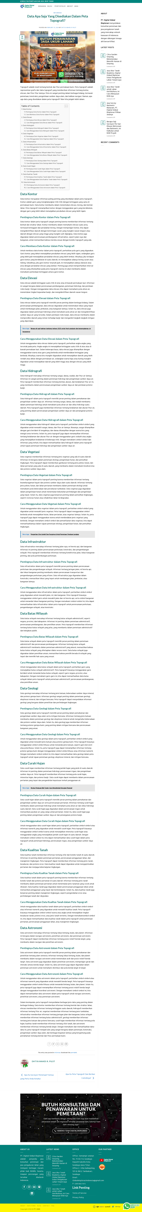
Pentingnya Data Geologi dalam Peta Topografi (41, 161)
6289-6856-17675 (80, 1184)
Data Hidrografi (28, 125)
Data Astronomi (29, 182)
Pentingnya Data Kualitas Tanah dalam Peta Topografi (44, 177)
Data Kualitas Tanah (30, 174)
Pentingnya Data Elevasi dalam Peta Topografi (41, 120)
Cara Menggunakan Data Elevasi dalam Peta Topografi (44, 123)
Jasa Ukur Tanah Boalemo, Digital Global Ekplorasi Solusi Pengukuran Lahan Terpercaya (114, 75)
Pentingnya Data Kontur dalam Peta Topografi (41, 112)
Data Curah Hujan (29, 166)
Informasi (58, 13)
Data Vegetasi (28, 133)
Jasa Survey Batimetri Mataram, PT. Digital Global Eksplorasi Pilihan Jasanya (114, 109)
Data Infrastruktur (29, 142)
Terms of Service (79, 1193)
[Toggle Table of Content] (65, 106)
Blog (49, 6)
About (70, 6)
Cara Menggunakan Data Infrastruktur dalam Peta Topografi (46, 147)
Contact (46, 1206)
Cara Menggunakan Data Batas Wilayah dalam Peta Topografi (47, 155)
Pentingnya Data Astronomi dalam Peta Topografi (43, 185)
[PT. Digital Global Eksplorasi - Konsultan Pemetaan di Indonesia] (27, 6)
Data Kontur (27, 109)
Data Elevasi (27, 117)
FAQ (52, 1206)
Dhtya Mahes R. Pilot (68, 27)
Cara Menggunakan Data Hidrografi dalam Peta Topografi (45, 131)
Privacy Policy (78, 1197)
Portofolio (60, 6)
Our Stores (31, 1206)
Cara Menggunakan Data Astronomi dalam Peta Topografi (46, 188)
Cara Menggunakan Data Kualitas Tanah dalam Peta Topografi (47, 179)
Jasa (76, 6)
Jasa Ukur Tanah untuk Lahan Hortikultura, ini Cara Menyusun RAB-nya (113, 91)
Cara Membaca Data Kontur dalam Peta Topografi (42, 114)
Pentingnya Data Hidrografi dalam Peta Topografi (42, 128)
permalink (74, 1053)
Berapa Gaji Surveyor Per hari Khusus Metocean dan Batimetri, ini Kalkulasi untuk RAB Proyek (114, 127)
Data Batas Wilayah (30, 150)
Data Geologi (28, 158)
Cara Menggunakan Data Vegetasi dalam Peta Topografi (45, 139)
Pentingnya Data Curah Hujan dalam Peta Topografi (43, 169)
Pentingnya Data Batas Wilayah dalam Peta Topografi (44, 152)
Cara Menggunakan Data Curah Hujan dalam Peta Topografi (46, 171)
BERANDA (42, 6)
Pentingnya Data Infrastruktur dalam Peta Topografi (43, 144)
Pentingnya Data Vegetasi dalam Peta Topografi (42, 136)
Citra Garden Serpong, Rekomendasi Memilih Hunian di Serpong (114, 59)
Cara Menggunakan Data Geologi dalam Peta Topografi (45, 163)
